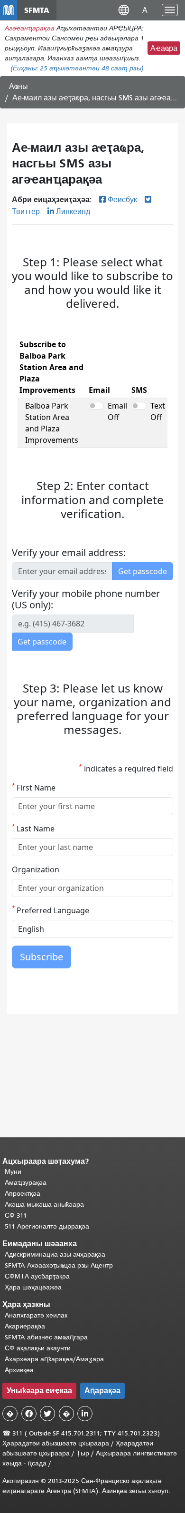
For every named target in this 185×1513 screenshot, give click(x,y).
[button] (123, 10)
